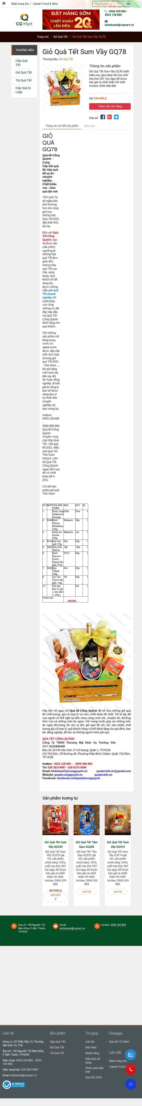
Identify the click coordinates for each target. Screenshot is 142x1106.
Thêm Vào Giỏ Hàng (110, 106)
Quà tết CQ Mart (119, 1041)
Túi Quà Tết (24, 80)
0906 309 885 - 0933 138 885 (116, 13)
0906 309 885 (118, 924)
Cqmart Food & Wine (45, 3)
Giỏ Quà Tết (60, 36)
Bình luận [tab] (89, 126)
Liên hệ (89, 1041)
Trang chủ (43, 36)
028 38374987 (30, 1069)
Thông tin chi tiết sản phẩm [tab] (61, 125)
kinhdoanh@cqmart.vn (119, 25)
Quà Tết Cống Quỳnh (50, 236)
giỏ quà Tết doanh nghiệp (50, 294)
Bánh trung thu (20, 3)
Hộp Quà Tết (22, 63)
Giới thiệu (90, 1047)
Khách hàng (92, 1053)
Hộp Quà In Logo (23, 90)
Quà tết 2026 (93, 1077)
